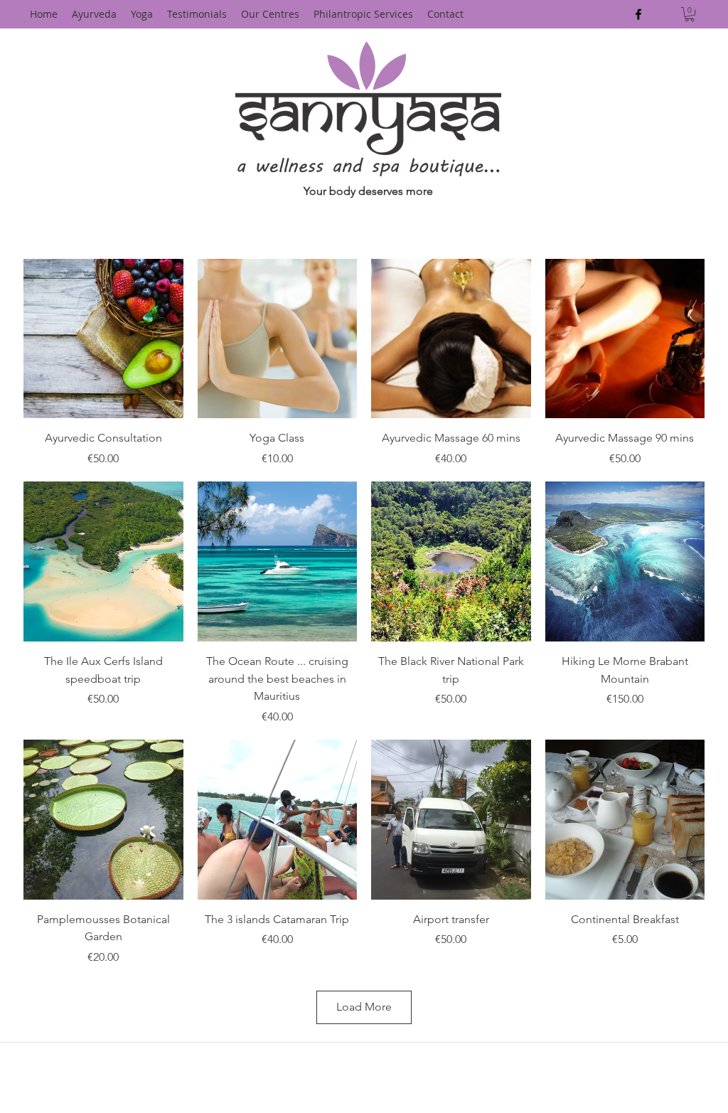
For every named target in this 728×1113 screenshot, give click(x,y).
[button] (689, 14)
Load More (364, 1006)
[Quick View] (103, 339)
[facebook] (638, 14)
